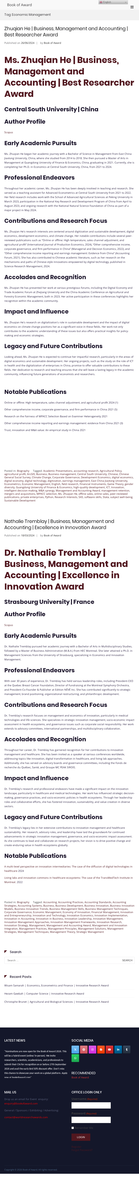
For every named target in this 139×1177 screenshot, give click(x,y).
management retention (115, 490)
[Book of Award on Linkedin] (118, 1050)
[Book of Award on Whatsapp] (75, 1058)
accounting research (86, 470)
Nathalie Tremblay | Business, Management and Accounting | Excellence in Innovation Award (59, 524)
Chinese (113, 474)
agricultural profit (15, 474)
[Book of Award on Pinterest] (84, 1050)
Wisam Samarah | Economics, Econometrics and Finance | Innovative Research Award (56, 985)
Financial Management (105, 912)
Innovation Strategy (16, 925)
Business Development (69, 905)
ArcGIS (31, 474)
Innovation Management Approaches (26, 922)
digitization (54, 480)
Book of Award (19, 4)
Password (84, 1113)
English (56, 484)
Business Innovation (96, 905)
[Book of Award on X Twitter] (75, 1050)
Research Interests (66, 497)
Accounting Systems (30, 905)
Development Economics (96, 477)
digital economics (122, 477)
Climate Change (41, 477)
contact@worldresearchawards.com (26, 1117)
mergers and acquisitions (19, 493)
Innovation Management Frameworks (73, 922)
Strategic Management (90, 932)
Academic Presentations (57, 470)
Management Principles (62, 928)
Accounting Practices (70, 902)
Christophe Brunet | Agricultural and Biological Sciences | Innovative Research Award (56, 1001)
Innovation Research (109, 922)
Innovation (117, 487)
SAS (81, 497)
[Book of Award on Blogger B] (101, 1050)
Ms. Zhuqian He (67, 493)
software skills (93, 497)
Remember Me (84, 1128)
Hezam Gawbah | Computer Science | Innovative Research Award (44, 993)
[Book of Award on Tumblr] (126, 1050)
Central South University (92, 474)
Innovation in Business (49, 918)
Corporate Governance (66, 477)
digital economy (14, 480)
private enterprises (32, 497)
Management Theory (62, 932)
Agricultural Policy (111, 470)
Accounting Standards (98, 902)
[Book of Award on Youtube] (109, 1050)
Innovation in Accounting (19, 918)
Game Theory (115, 484)
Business (41, 474)
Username (84, 1099)
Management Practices (33, 928)
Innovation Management (108, 918)
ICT (108, 487)
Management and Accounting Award (78, 490)
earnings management (76, 480)
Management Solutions (92, 928)
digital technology (35, 480)
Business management (62, 474)
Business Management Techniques (106, 909)
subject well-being (121, 497)
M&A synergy (46, 490)
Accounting (50, 902)
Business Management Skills (66, 909)
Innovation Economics (80, 915)
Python (49, 497)
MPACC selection (47, 493)
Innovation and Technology (49, 915)
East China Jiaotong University (109, 480)
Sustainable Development (19, 500)
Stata (106, 497)
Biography (23, 470)
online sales (101, 493)
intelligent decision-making (20, 490)
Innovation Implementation (110, 915)
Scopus (8, 132)
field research (70, 484)
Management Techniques (33, 932)
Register (76, 1146)
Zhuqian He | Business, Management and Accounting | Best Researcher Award (66, 31)
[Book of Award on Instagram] (92, 1050)
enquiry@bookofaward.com (21, 1103)
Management (37, 925)
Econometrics (12, 484)
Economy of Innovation (76, 912)
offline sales (86, 493)
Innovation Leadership (78, 918)
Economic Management (36, 484)
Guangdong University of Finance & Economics (44, 487)
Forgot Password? (81, 1150)
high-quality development (89, 487)
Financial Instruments (93, 484)
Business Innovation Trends (31, 909)
